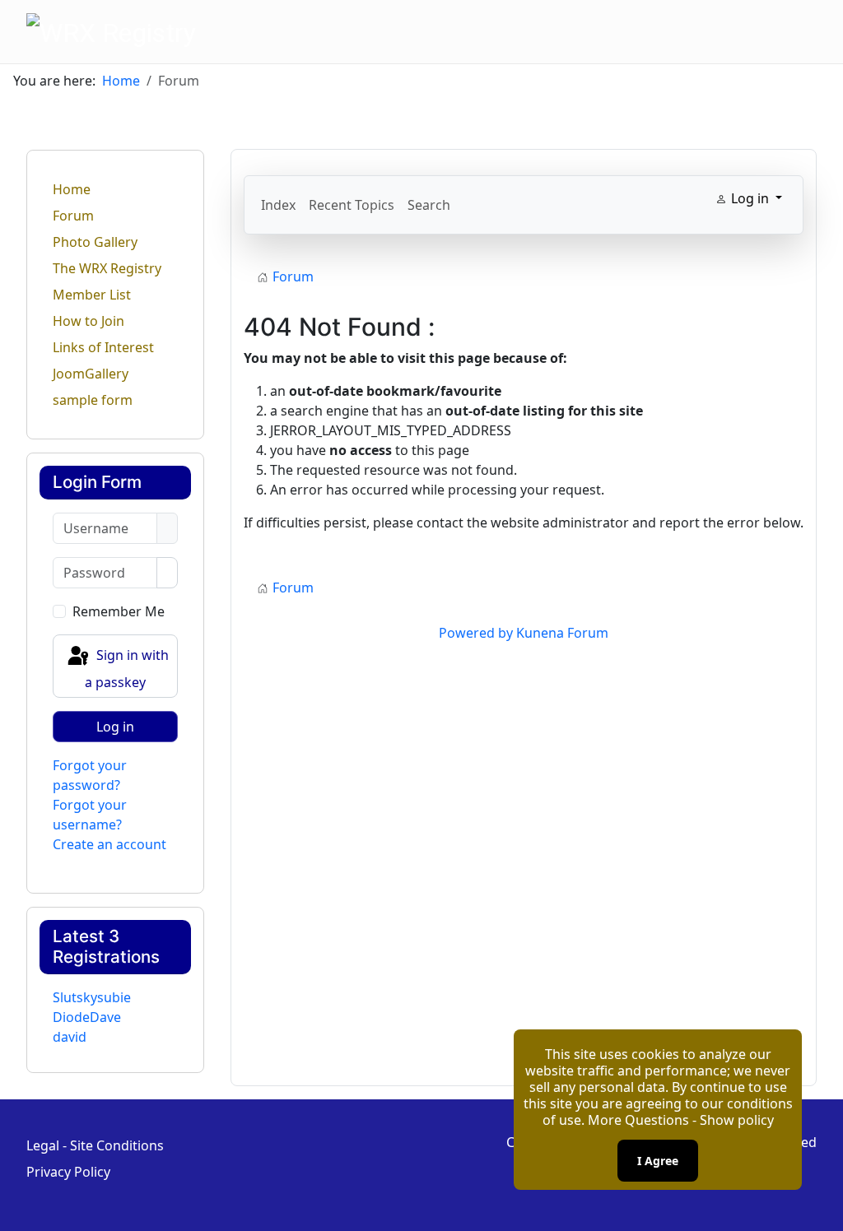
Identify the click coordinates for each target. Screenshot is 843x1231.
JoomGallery (90, 374)
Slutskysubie (92, 997)
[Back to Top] (822, 1210)
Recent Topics (351, 205)
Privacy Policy (68, 1172)
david (69, 1037)
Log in (115, 727)
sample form (93, 400)
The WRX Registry (107, 268)
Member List (92, 295)
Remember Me (118, 611)
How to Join (88, 321)
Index (278, 205)
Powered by (476, 633)
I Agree (657, 1160)
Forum (73, 216)
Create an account (109, 844)
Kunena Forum (562, 633)
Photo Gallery (95, 242)
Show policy (737, 1120)
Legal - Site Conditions (95, 1145)
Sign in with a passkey (127, 668)
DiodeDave (87, 1017)
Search (429, 205)
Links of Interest (103, 347)
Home (72, 189)
